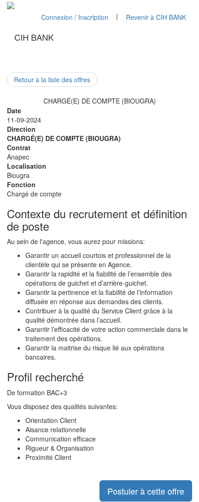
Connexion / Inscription (74, 17)
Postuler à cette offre (145, 491)
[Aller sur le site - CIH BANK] (10, 4)
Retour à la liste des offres (52, 79)
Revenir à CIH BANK (156, 17)
